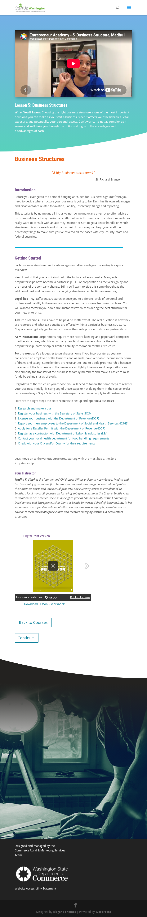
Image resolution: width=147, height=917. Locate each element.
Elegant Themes (64, 912)
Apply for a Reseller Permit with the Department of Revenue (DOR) (61, 428)
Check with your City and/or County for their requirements (56, 443)
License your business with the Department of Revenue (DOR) (58, 418)
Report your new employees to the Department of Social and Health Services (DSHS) (73, 423)
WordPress (103, 912)
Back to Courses (33, 622)
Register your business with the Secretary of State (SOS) (54, 413)
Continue (26, 637)
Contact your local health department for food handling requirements (63, 438)
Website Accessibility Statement (35, 888)
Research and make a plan (35, 408)
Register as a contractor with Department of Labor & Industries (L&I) (62, 433)
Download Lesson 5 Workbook (44, 604)
